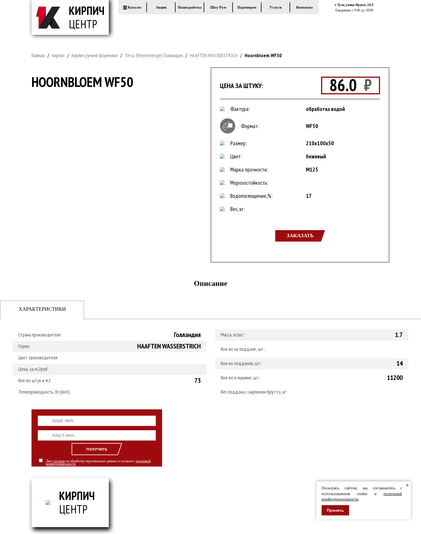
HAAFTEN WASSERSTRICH (213, 55)
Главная (38, 55)
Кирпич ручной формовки (95, 55)
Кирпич (58, 55)
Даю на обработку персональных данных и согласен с (98, 462)
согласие (59, 461)
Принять (335, 510)
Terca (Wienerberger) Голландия (154, 55)
